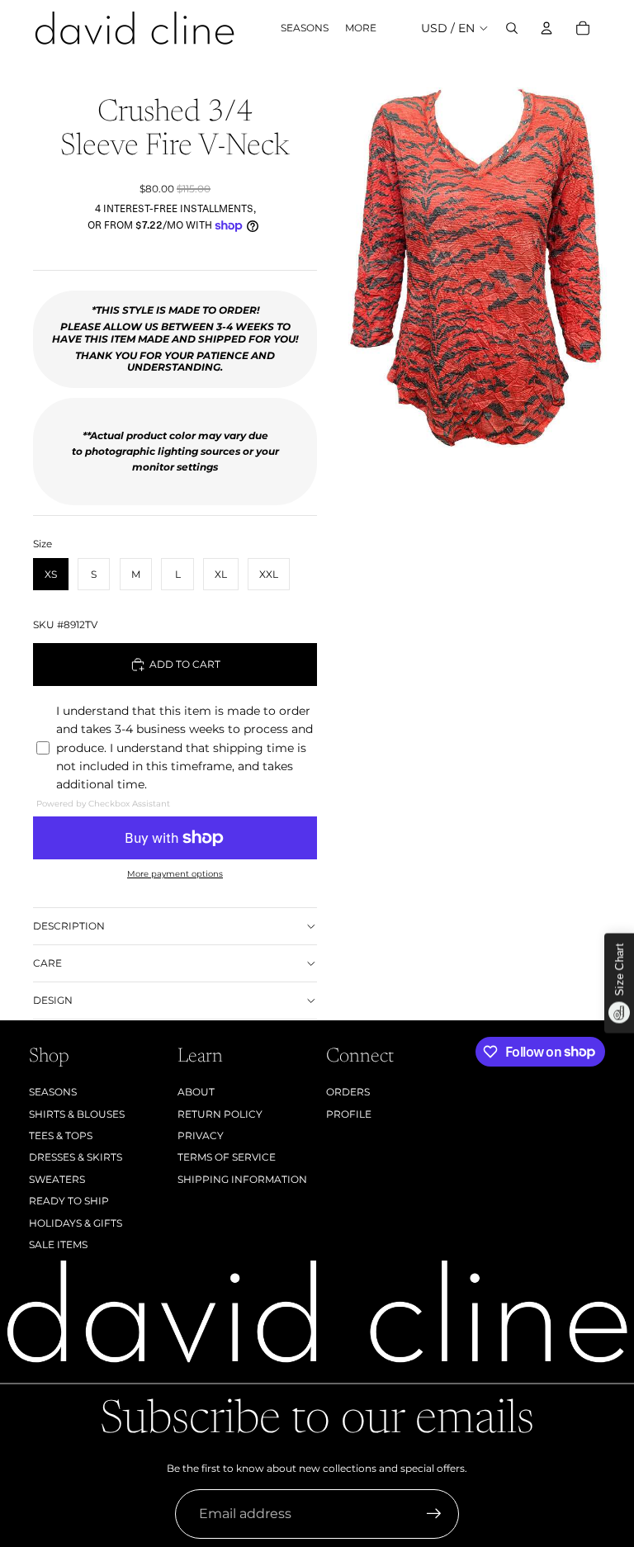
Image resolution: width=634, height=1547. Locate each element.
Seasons (53, 1092)
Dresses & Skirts (75, 1157)
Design (53, 1000)
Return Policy (220, 1114)
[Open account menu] (546, 28)
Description (69, 926)
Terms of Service (226, 1157)
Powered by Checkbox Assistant (103, 803)
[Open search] (512, 28)
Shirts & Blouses (77, 1114)
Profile (348, 1114)
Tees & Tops (60, 1135)
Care (47, 963)
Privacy (200, 1135)
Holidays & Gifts (75, 1223)
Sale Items (58, 1244)
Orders (348, 1092)
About (196, 1092)
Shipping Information (242, 1179)
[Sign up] (434, 1514)
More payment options (175, 873)
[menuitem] (361, 28)
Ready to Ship (69, 1201)
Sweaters (57, 1179)
